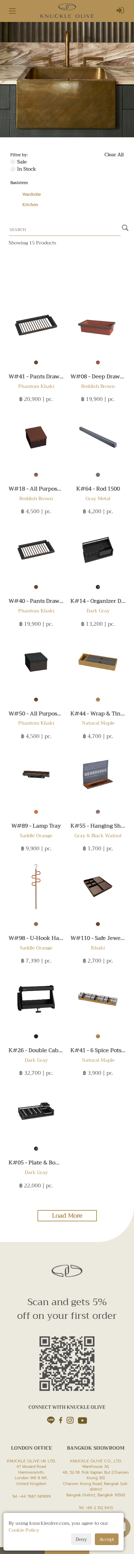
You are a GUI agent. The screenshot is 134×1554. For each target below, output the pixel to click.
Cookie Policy (24, 1530)
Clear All (114, 154)
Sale (21, 161)
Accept (106, 1539)
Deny (81, 1539)
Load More (67, 1215)
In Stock (26, 169)
